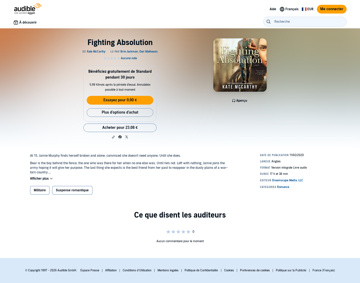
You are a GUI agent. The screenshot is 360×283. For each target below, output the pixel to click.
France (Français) (323, 270)
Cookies (229, 270)
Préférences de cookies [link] (255, 270)
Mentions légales (168, 270)
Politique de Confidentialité (201, 270)
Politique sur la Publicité (291, 270)
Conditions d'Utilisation (137, 270)
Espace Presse (89, 270)
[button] (113, 137)
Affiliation (111, 270)
